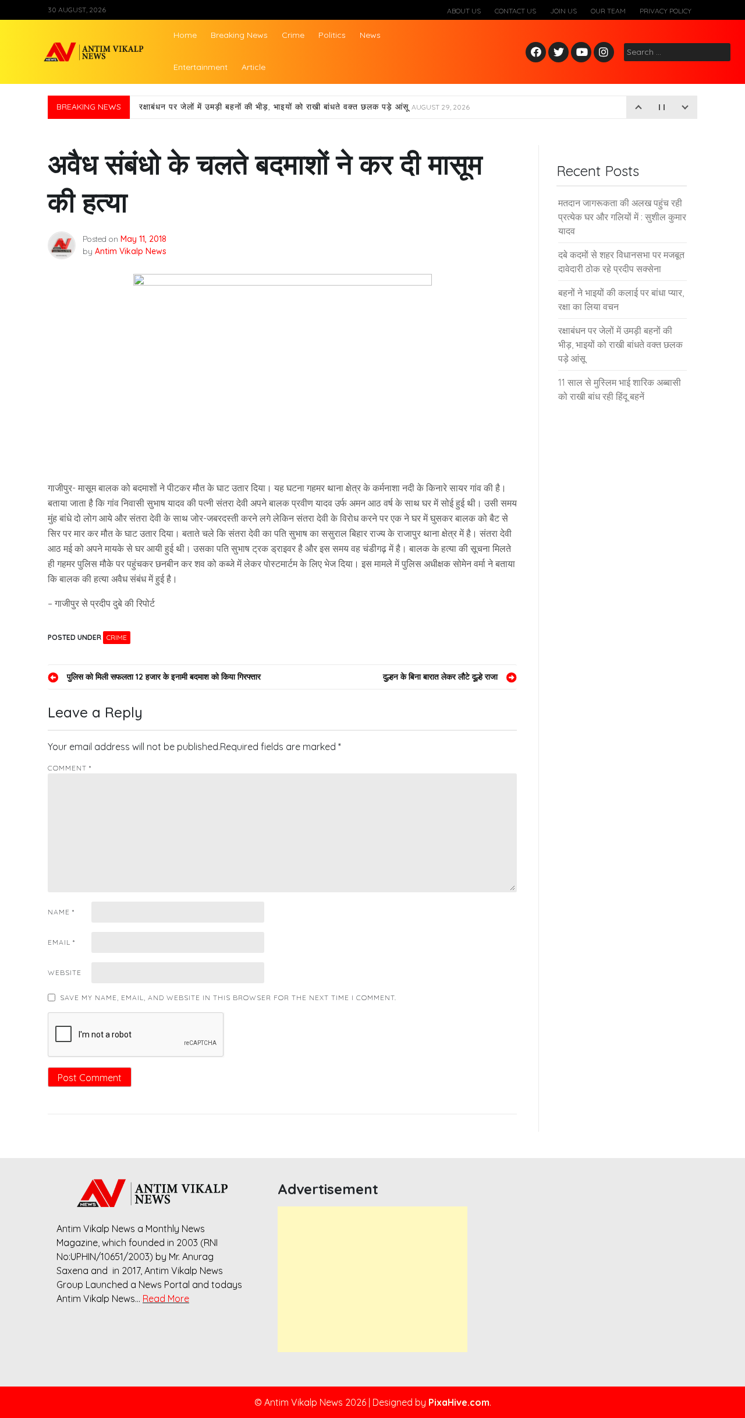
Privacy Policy (665, 10)
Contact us (515, 10)
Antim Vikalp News (130, 251)
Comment (69, 767)
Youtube (581, 52)
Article (253, 67)
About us (464, 10)
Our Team (608, 10)
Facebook (537, 52)
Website (64, 972)
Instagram (606, 52)
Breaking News (239, 35)
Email (61, 942)
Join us (563, 10)
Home (185, 35)
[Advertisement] (372, 1279)
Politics (332, 35)
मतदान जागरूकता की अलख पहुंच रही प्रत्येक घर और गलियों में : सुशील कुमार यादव (622, 217)
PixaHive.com (458, 1402)
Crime (293, 35)
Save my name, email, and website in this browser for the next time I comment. (228, 997)
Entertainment (200, 67)
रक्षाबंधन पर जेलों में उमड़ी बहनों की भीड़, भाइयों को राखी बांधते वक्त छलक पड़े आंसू (304, 107)
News (370, 35)
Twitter (559, 52)
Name (61, 911)
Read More (166, 1298)
